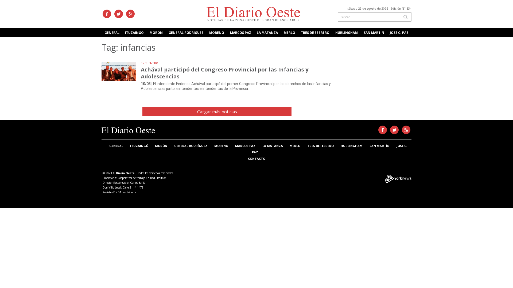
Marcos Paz (240, 32)
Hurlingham (346, 32)
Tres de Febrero (315, 32)
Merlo (289, 32)
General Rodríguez (186, 32)
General (111, 32)
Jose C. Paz (399, 32)
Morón (156, 32)
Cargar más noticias (217, 112)
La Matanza (267, 32)
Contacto (256, 159)
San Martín (374, 32)
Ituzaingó (134, 32)
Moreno (216, 32)
